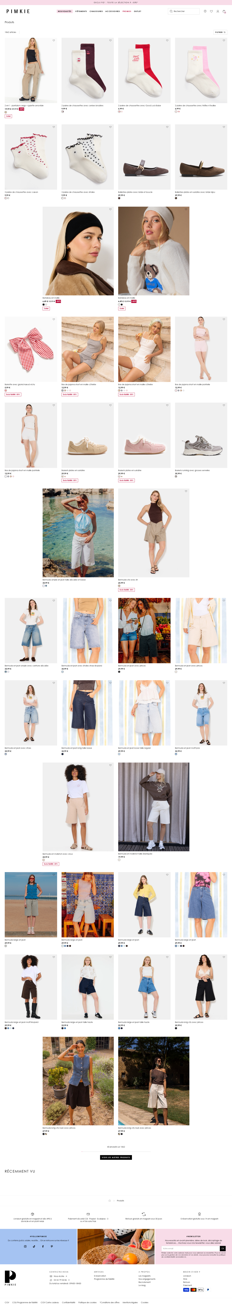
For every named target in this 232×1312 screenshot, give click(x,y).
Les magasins (145, 1276)
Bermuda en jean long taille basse (77, 748)
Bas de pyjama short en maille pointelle (192, 384)
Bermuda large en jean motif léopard (21, 1022)
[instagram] (25, 1247)
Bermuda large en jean (15, 940)
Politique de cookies (87, 1302)
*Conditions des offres (109, 1302)
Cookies (144, 1302)
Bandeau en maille (51, 298)
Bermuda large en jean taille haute (77, 1022)
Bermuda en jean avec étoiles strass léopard (82, 665)
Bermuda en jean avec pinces (132, 665)
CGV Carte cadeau (50, 1302)
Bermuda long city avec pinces (189, 1022)
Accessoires (112, 11)
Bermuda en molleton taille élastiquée (135, 854)
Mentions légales (130, 1302)
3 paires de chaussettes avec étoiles (78, 192)
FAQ (185, 1279)
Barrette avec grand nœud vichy (20, 384)
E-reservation (100, 1276)
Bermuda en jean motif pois (187, 748)
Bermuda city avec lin (128, 580)
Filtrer (219, 32)
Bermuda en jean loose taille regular (134, 748)
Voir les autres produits (116, 1157)
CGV (7, 1302)
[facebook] (43, 1247)
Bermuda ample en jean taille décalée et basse (64, 580)
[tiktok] (34, 1247)
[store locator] (205, 11)
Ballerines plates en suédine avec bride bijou (195, 192)
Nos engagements (147, 1279)
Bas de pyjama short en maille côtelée (79, 384)
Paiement (187, 1285)
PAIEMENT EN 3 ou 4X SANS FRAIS (116, 2)
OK (222, 1248)
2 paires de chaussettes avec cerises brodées (82, 105)
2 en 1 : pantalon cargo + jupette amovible (24, 105)
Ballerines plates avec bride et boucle (135, 192)
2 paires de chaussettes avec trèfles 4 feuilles (195, 105)
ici (185, 1257)
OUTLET (137, 11)
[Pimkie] (18, 11)
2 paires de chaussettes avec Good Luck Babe (139, 105)
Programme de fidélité (104, 1279)
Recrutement (145, 1282)
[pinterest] (52, 1247)
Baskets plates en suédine (73, 470)
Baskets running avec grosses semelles (192, 470)
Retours (186, 1282)
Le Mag (142, 1285)
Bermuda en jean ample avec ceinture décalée (26, 665)
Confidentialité (68, 1302)
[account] (218, 11)
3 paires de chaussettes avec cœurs (21, 192)
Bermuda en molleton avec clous (58, 854)
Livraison (187, 1276)
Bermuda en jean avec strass (18, 748)
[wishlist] (211, 11)
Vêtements (81, 11)
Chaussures (96, 11)
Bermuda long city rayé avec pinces (59, 1128)
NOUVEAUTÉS (65, 11)
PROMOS (127, 11)
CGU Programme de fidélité (25, 1302)
